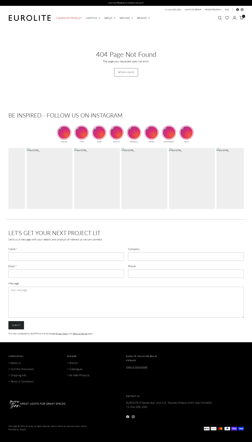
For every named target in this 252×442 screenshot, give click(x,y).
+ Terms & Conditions (21, 381)
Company (134, 249)
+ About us (14, 362)
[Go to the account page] (234, 17)
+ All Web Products (78, 375)
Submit (16, 325)
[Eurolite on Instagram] (242, 9)
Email (12, 266)
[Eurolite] (29, 18)
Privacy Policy (62, 333)
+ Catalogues (75, 369)
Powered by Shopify (17, 429)
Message (13, 283)
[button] (227, 18)
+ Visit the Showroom (21, 369)
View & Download (136, 367)
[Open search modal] (219, 17)
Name (12, 249)
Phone (132, 266)
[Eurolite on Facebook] (237, 9)
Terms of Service (80, 333)
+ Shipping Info (17, 375)
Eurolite (29, 426)
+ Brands (72, 362)
